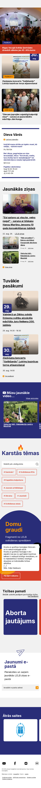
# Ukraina (8, 496)
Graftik (26, 774)
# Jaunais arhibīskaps (13, 488)
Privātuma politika (7, 777)
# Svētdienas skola (12, 504)
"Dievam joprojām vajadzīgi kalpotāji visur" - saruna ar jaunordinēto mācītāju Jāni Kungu (20, 116)
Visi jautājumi (33, 596)
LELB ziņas (8, 110)
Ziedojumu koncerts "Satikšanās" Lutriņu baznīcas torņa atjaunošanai (19, 82)
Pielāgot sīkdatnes (7, 779)
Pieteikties (38, 688)
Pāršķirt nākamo (11, 576)
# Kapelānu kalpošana (13, 480)
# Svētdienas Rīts (27, 472)
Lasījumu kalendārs (12, 139)
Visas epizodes (32, 398)
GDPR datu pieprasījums (19, 777)
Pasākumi (7, 42)
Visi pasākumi (9, 376)
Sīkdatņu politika (31, 777)
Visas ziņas (8, 267)
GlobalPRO (16, 774)
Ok (37, 464)
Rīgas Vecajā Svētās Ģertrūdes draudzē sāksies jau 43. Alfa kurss (18, 49)
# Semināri (9, 472)
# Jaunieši (21, 496)
